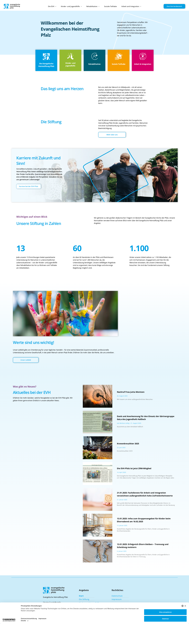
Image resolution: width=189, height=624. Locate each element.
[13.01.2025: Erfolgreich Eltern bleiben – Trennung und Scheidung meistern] (97, 551)
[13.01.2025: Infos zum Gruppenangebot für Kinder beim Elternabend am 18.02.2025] (97, 525)
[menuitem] (49, 6)
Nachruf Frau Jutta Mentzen (130, 392)
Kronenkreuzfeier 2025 (128, 443)
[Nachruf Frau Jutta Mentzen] (97, 396)
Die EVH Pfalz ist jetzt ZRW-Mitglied (134, 468)
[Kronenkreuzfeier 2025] (97, 447)
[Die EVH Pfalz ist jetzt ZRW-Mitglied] (97, 473)
